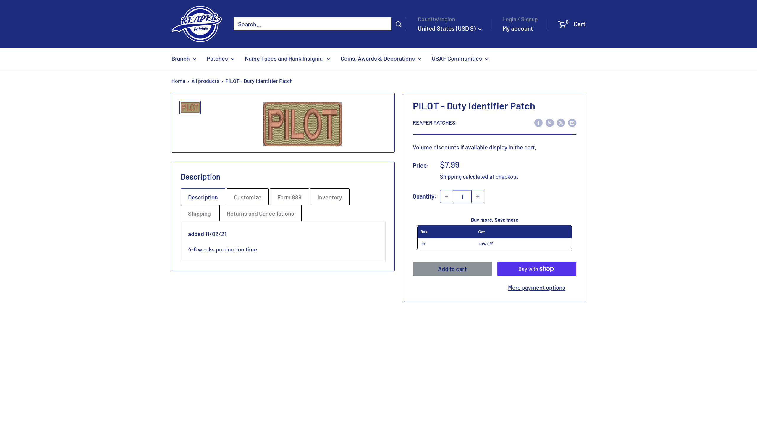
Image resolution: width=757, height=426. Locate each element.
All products (205, 81)
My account (517, 28)
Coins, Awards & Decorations (378, 58)
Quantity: (424, 196)
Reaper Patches (434, 122)
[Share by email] (572, 122)
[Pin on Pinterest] (550, 122)
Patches (217, 58)
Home (178, 81)
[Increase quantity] (478, 196)
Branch (181, 58)
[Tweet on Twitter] (561, 122)
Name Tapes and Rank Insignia (284, 58)
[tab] (203, 196)
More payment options (536, 287)
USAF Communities (457, 58)
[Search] (398, 23)
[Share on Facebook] (538, 122)
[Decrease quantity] (446, 196)
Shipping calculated (464, 176)
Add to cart (452, 268)
